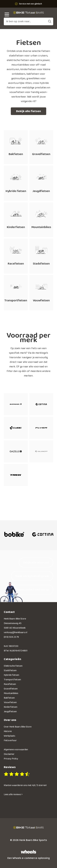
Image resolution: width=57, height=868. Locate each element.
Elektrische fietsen (13, 666)
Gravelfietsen (11, 689)
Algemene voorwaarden (16, 749)
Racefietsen (10, 684)
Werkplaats (9, 736)
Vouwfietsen (10, 702)
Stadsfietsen (10, 670)
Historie (8, 731)
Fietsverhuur (10, 740)
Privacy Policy (11, 759)
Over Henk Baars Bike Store (17, 727)
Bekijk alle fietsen (28, 111)
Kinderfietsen (10, 707)
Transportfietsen (12, 680)
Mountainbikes (11, 693)
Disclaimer (9, 754)
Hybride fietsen (11, 675)
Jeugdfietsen (10, 711)
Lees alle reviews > (13, 794)
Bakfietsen (9, 698)
